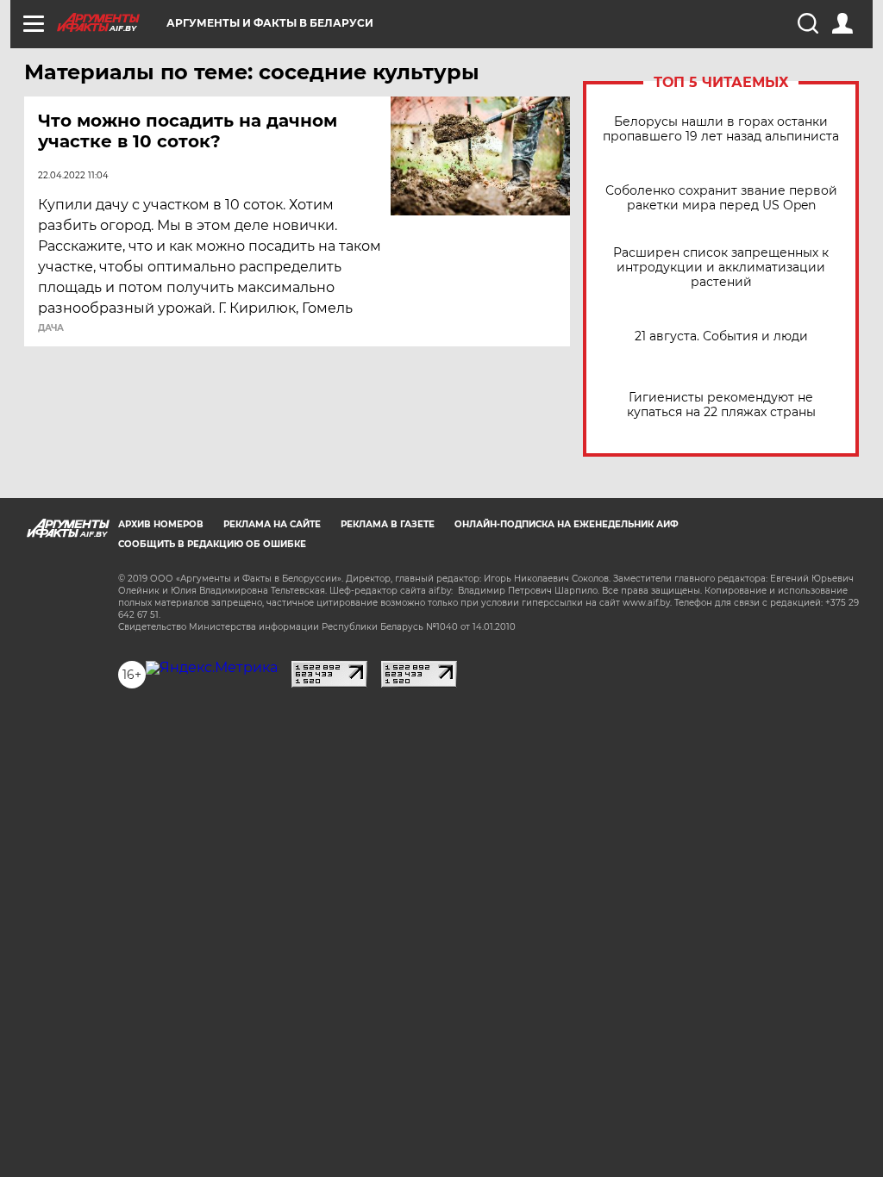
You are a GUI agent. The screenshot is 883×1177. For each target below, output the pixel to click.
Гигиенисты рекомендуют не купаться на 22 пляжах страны (721, 405)
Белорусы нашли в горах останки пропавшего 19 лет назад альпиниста (721, 129)
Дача (51, 328)
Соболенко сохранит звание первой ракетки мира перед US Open (721, 198)
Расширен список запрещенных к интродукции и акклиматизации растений (721, 268)
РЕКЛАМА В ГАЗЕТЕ (388, 524)
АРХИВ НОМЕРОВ (161, 524)
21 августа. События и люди (721, 336)
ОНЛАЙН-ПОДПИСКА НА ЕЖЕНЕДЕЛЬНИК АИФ (566, 524)
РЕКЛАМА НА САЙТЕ (272, 524)
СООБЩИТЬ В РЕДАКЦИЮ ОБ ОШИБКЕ (212, 544)
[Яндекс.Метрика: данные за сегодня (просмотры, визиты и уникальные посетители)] (212, 668)
